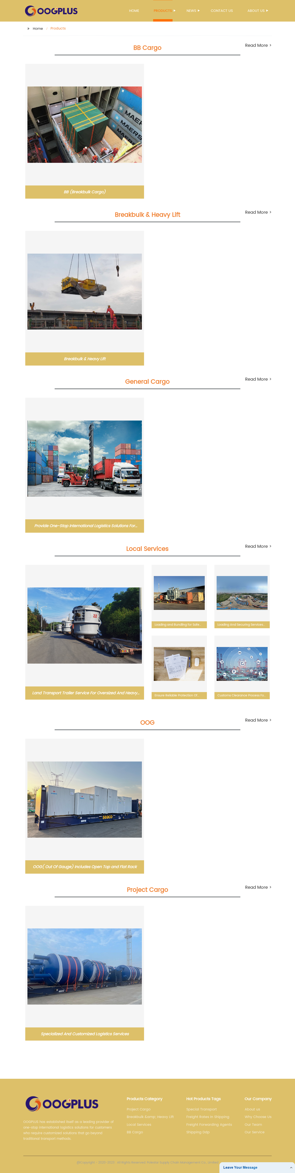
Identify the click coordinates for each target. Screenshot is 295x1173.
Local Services (139, 1124)
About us (256, 11)
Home (134, 11)
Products (163, 11)
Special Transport (201, 1109)
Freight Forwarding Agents (209, 1124)
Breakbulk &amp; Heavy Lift (150, 1117)
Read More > (258, 45)
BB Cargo (135, 1132)
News (191, 11)
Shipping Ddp (198, 1132)
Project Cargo (139, 1109)
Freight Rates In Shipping (207, 1117)
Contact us (222, 11)
